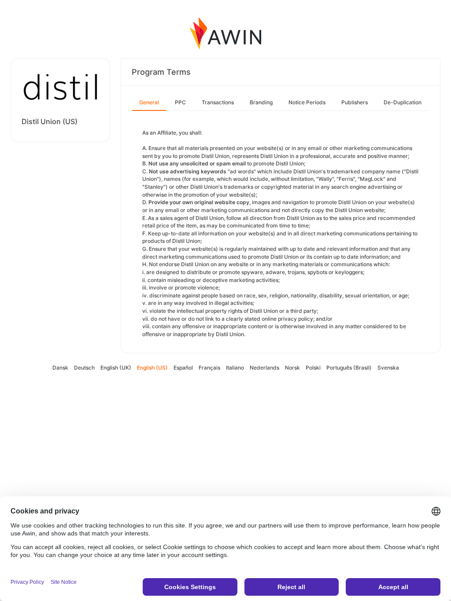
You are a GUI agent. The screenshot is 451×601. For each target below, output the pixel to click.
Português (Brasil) (349, 367)
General (149, 102)
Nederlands (264, 367)
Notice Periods (306, 102)
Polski (313, 367)
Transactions (218, 102)
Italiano (235, 367)
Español (183, 367)
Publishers (354, 102)
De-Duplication (402, 102)
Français (209, 367)
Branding (261, 102)
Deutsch (84, 367)
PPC (180, 102)
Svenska (388, 367)
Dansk (60, 367)
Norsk (292, 367)
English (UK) (115, 367)
